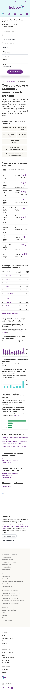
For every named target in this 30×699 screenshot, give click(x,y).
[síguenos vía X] (8, 688)
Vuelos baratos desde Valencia (10, 603)
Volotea (8, 283)
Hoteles (4, 641)
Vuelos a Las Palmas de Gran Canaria (12, 581)
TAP (7, 309)
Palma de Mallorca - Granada (10, 461)
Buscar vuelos (15, 71)
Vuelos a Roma (6, 584)
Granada (10, 331)
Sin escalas (6, 56)
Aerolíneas (5, 607)
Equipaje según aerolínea (9, 610)
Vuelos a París (6, 576)
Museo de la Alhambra (13, 526)
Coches (4, 643)
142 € (24, 226)
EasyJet (8, 290)
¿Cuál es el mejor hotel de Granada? (12, 443)
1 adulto (5, 61)
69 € (23, 208)
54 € (23, 183)
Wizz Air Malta (9, 276)
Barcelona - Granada (7, 459)
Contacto (5, 669)
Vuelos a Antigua (6, 477)
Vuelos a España (6, 486)
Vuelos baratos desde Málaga (10, 598)
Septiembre (5, 615)
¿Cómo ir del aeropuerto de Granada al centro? (15, 441)
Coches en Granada (9, 540)
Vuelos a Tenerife (7, 579)
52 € (23, 200)
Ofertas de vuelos (7, 638)
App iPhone (5, 662)
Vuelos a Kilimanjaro (7, 475)
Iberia (7, 305)
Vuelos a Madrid (6, 557)
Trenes (4, 646)
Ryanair (8, 279)
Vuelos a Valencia (7, 586)
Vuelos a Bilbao (6, 569)
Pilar (3, 617)
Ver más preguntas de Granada (10, 446)
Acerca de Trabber (8, 652)
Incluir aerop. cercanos (9, 35)
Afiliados (4, 672)
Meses (4, 612)
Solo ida (15, 24)
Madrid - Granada (7, 462)
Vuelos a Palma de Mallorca (9, 562)
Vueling (9, 136)
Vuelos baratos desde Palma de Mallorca (13, 601)
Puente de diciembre (7, 620)
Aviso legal (4, 684)
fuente (3, 513)
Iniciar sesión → (24, 2)
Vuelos (4, 636)
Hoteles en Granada (9, 536)
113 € (23, 245)
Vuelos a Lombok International (10, 473)
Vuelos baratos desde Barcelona (11, 593)
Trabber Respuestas (8, 657)
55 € (23, 191)
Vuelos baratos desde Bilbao (10, 596)
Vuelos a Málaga (6, 567)
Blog (3, 655)
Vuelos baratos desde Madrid (10, 591)
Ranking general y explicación (10, 313)
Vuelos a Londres (7, 574)
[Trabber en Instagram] (3, 688)
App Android (5, 660)
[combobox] (15, 31)
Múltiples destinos (8, 26)
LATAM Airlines (9, 293)
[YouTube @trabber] (11, 688)
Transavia (8, 302)
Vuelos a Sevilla (6, 564)
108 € (24, 253)
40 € (23, 174)
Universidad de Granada (8, 525)
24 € (23, 216)
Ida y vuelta (6, 24)
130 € (24, 236)
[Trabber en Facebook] (6, 688)
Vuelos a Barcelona (7, 559)
